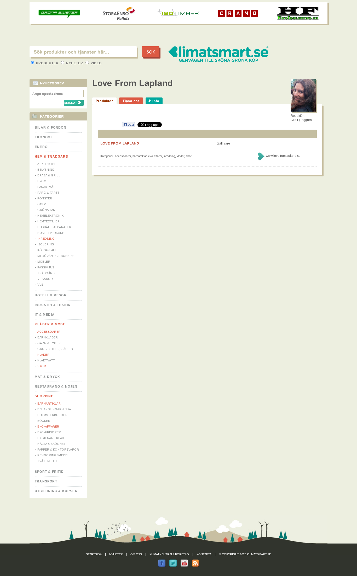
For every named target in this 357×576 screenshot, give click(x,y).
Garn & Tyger (49, 343)
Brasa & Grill (48, 175)
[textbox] (83, 51)
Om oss (136, 554)
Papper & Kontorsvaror (58, 449)
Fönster (44, 198)
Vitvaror (45, 278)
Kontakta (204, 554)
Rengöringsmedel (53, 455)
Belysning (46, 169)
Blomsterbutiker (52, 415)
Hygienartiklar (50, 438)
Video (96, 63)
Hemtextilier (48, 221)
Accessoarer (49, 331)
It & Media (45, 314)
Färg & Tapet (48, 192)
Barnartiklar (49, 403)
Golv (41, 204)
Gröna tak (46, 209)
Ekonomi (43, 137)
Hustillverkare (50, 232)
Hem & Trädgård (51, 156)
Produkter (47, 63)
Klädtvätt (46, 360)
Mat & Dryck (47, 377)
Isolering (45, 244)
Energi (42, 147)
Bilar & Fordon (50, 127)
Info (155, 101)
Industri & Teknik (53, 305)
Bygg (41, 181)
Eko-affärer (48, 426)
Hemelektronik (50, 215)
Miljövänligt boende (55, 255)
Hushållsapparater (54, 227)
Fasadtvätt (47, 186)
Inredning (46, 238)
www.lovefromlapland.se (283, 156)
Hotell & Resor (51, 295)
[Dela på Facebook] (128, 126)
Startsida (94, 554)
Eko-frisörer (49, 432)
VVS (40, 284)
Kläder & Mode (50, 324)
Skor (41, 366)
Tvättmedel (47, 461)
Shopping (44, 396)
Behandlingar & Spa (54, 409)
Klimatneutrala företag (169, 554)
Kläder (43, 354)
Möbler (43, 261)
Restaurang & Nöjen (56, 386)
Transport (46, 481)
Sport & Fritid (49, 472)
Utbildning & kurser (56, 491)
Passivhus (45, 267)
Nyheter (74, 63)
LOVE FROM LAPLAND (119, 143)
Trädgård (46, 273)
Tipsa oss (131, 101)
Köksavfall (47, 250)
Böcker (43, 420)
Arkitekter (47, 163)
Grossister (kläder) (55, 348)
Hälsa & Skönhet (51, 443)
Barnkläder (47, 337)
